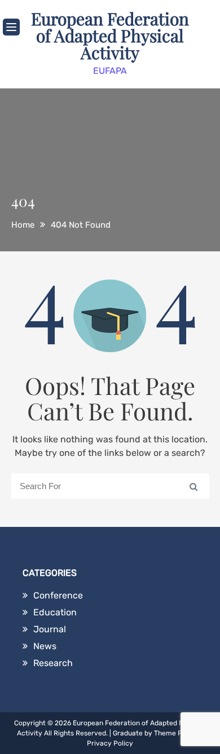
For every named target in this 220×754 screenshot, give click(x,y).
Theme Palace (177, 733)
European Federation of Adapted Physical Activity (110, 35)
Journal (49, 629)
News (44, 646)
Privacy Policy (110, 743)
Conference (58, 595)
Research (53, 663)
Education (55, 612)
